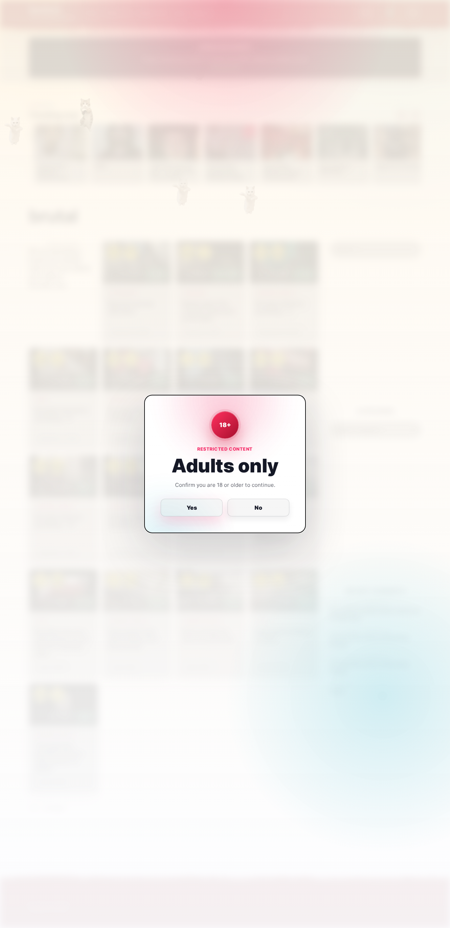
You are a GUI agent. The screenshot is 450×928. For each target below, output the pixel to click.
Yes (192, 507)
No (258, 507)
